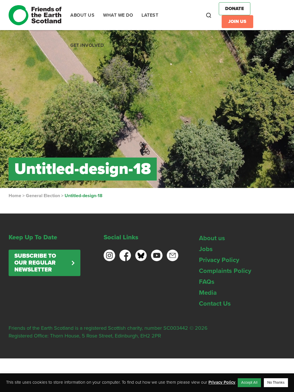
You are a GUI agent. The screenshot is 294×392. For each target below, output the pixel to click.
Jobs (206, 249)
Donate (234, 8)
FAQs (206, 282)
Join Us (237, 21)
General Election (43, 196)
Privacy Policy (219, 260)
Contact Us (215, 303)
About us (212, 238)
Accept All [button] (249, 382)
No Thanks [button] (276, 382)
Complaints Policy (225, 271)
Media (208, 292)
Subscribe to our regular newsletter (35, 263)
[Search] (208, 15)
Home (15, 196)
